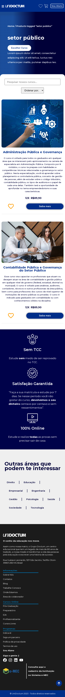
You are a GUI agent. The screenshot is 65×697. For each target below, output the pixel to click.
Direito (11, 482)
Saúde (51, 499)
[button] (56, 6)
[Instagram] (10, 660)
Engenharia (38, 490)
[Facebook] (5, 660)
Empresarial (16, 490)
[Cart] (46, 6)
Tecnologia (37, 507)
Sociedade (15, 507)
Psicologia (32, 499)
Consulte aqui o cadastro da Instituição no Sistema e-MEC (41, 671)
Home (11, 26)
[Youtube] (21, 660)
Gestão (13, 499)
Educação (29, 482)
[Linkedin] (16, 660)
